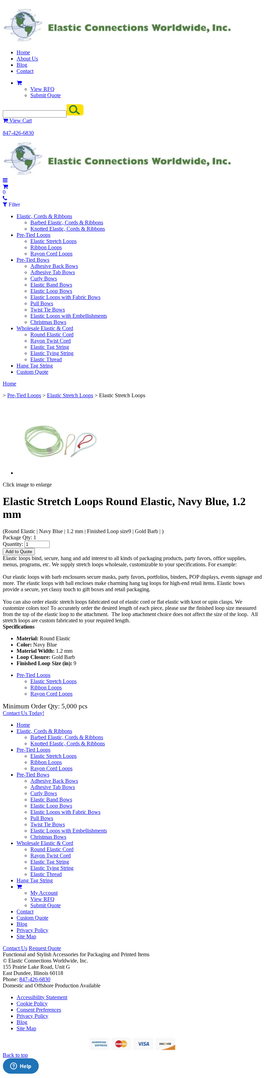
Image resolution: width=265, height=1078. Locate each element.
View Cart (20, 120)
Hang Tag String (35, 366)
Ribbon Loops (46, 247)
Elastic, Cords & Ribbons (44, 216)
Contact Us (15, 948)
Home (23, 52)
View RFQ (42, 89)
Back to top (15, 1055)
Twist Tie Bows (47, 310)
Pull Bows (41, 303)
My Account (44, 893)
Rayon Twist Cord (50, 341)
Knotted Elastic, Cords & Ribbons (67, 229)
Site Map (26, 936)
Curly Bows (43, 278)
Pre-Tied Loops (33, 235)
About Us (27, 59)
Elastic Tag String (49, 347)
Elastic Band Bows (51, 285)
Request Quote (45, 948)
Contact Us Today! (23, 713)
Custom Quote (32, 372)
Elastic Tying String (51, 353)
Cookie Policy (32, 1003)
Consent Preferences (39, 1010)
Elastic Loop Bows (51, 291)
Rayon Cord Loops (51, 254)
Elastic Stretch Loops (53, 241)
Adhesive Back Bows (54, 266)
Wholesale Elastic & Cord (45, 328)
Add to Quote (19, 551)
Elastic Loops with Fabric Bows (65, 297)
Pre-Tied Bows (33, 260)
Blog (22, 65)
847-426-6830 (18, 133)
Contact (25, 71)
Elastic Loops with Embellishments (68, 316)
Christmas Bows (48, 322)
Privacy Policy (32, 930)
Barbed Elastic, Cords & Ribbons (66, 222)
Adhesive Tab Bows (52, 272)
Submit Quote (45, 95)
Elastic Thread (46, 359)
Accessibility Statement (42, 997)
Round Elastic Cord (51, 334)
